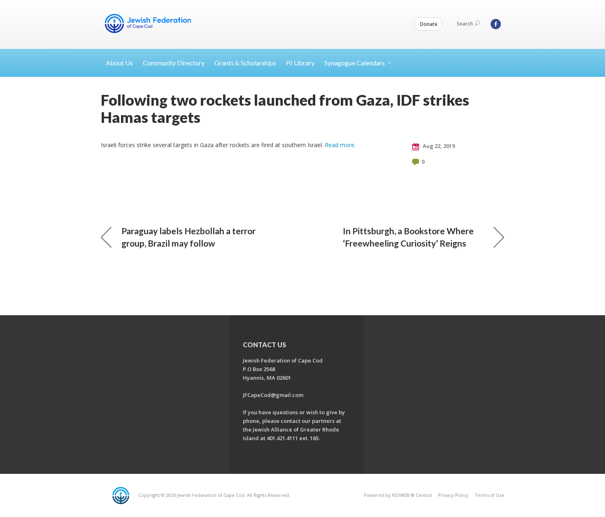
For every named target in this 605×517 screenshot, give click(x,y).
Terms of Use (489, 495)
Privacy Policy (453, 495)
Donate (428, 24)
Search (465, 23)
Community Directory (174, 63)
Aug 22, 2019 (438, 146)
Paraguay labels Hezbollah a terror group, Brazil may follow (188, 237)
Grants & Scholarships (245, 63)
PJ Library (300, 63)
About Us (119, 63)
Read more (339, 145)
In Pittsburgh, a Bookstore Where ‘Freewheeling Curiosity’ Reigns (408, 237)
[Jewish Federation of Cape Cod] (149, 23)
